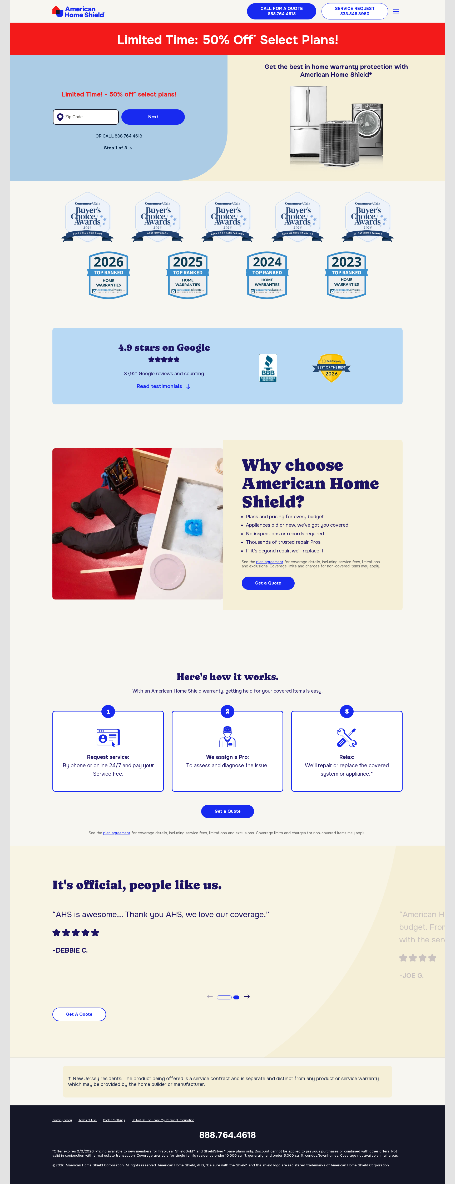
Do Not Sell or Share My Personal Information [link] (163, 1120)
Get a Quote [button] (228, 811)
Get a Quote (268, 583)
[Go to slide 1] (223, 997)
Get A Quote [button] (79, 1014)
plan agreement (269, 562)
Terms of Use (87, 1120)
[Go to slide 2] (235, 997)
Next (153, 117)
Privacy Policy (62, 1120)
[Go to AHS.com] (78, 11)
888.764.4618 (227, 1135)
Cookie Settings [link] (114, 1120)
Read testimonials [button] (159, 386)
